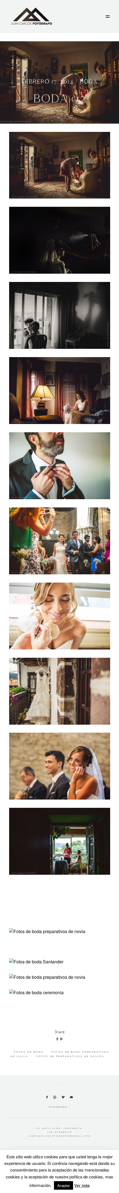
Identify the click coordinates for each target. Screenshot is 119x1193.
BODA (88, 81)
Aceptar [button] (63, 1185)
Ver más (82, 1185)
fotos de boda (28, 1052)
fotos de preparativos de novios (70, 1056)
